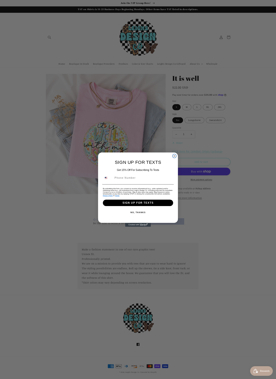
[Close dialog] (174, 156)
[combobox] (108, 178)
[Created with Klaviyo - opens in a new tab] (138, 225)
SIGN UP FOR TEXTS (138, 202)
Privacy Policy (108, 195)
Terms (117, 195)
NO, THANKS (138, 212)
